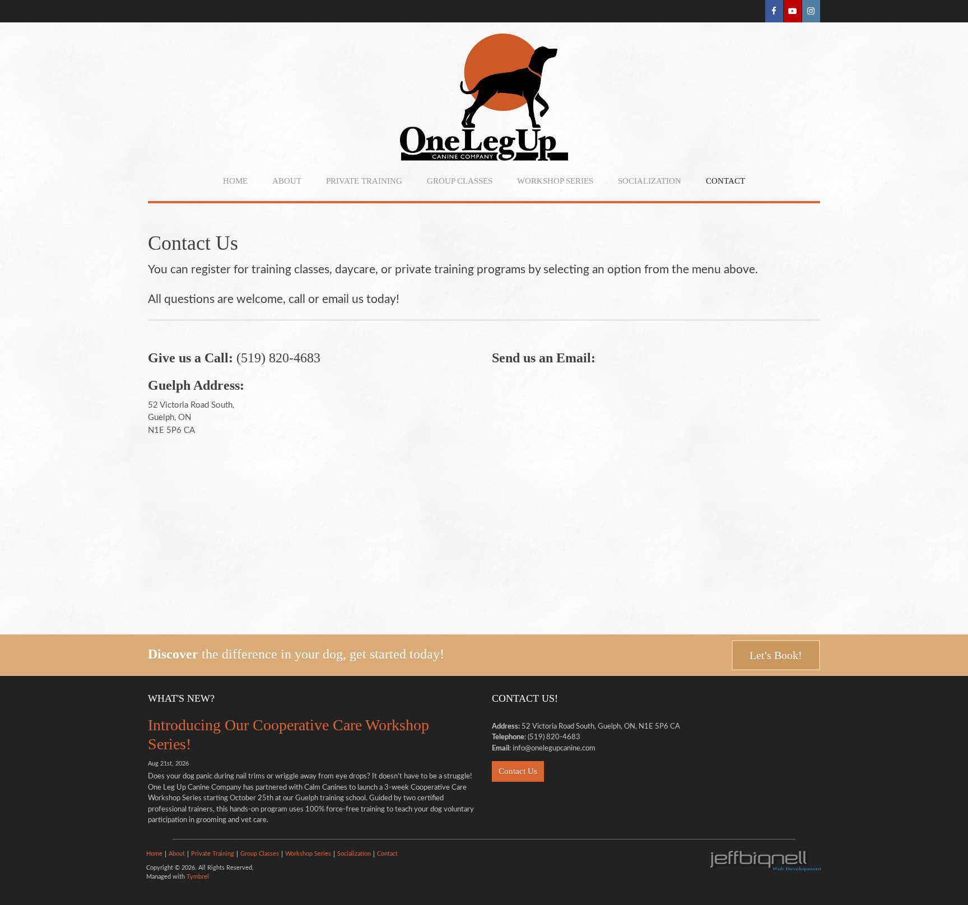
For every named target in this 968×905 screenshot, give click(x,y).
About (286, 180)
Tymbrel (198, 877)
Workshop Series (555, 180)
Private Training (364, 180)
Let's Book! (776, 655)
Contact (725, 180)
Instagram (811, 11)
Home (235, 180)
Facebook (774, 11)
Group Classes (459, 180)
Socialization (649, 180)
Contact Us (518, 771)
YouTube (793, 11)
